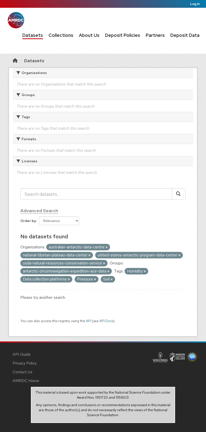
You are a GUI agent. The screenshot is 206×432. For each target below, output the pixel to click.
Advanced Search (39, 210)
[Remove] (107, 247)
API (88, 321)
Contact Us (22, 372)
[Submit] (179, 194)
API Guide (22, 354)
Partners (155, 35)
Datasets (32, 35)
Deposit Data (184, 35)
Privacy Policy (25, 363)
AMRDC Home (26, 380)
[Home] (15, 60)
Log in (195, 4)
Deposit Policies (122, 35)
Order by (28, 221)
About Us (89, 35)
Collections (60, 35)
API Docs (106, 321)
